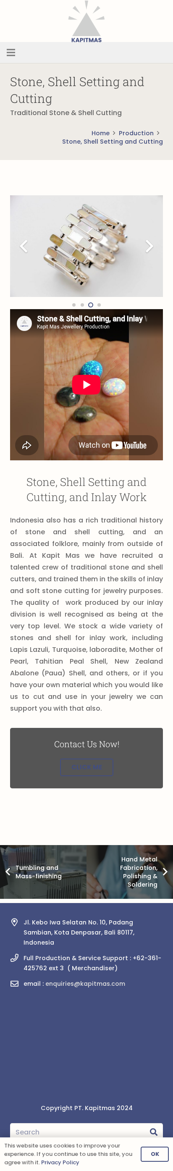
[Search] (153, 1132)
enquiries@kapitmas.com (85, 983)
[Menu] (11, 52)
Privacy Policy (60, 1162)
